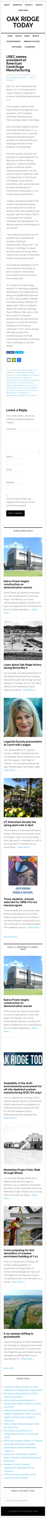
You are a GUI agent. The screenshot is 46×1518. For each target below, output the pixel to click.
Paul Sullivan (29, 390)
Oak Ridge (29, 370)
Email (9, 469)
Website (10, 482)
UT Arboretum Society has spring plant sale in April (20, 823)
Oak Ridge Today (23, 22)
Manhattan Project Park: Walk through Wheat (22, 1171)
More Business (10, 937)
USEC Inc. (34, 395)
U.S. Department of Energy (24, 373)
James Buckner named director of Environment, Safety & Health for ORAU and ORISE (22, 1403)
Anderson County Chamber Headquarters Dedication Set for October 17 (19, 1467)
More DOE (9, 1368)
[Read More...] (29, 690)
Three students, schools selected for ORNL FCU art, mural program (20, 902)
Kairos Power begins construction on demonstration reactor (18, 584)
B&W (14, 385)
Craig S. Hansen (16, 390)
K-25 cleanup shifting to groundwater (18, 1335)
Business (20, 370)
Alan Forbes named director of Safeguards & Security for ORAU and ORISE (21, 1434)
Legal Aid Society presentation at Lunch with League (23, 743)
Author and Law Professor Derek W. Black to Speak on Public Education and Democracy (22, 1457)
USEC (28, 395)
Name (9, 456)
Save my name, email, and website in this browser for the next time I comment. (20, 502)
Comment (11, 429)
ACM (19, 375)
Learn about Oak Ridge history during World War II (22, 666)
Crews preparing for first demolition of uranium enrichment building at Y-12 (21, 1253)
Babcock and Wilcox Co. (27, 385)
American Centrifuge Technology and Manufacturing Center (22, 382)
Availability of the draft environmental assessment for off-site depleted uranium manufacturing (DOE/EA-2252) (23, 1088)
